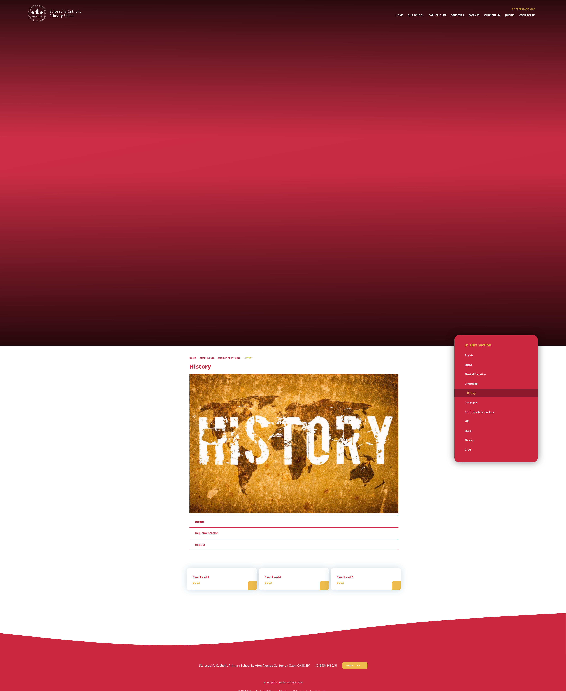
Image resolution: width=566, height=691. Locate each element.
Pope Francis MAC (523, 9)
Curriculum (207, 358)
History (248, 358)
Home (192, 358)
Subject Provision (229, 358)
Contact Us (353, 665)
